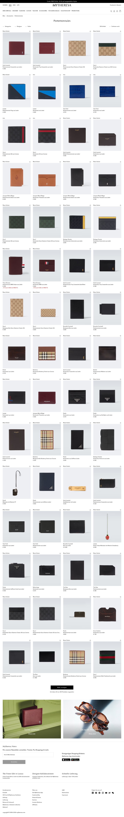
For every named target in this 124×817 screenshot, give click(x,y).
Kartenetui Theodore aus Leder (41, 197)
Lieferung (5, 800)
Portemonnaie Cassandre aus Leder (12, 67)
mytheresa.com (21, 812)
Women (5, 5)
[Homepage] (62, 5)
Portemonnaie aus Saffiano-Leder (42, 502)
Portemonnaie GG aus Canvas (11, 154)
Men (10, 5)
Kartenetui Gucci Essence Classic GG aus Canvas (46, 241)
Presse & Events (36, 797)
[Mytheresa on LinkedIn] (93, 792)
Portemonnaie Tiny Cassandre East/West (74, 284)
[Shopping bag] (120, 11)
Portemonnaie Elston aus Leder (11, 197)
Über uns (34, 790)
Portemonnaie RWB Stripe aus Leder (12, 284)
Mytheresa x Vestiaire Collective (11, 804)
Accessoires (10, 16)
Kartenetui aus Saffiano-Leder (71, 458)
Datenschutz (65, 792)
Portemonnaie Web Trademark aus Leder (104, 676)
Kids (14, 5)
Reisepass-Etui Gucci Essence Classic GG (14, 328)
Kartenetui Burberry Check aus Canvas (43, 371)
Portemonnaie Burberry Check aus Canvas (74, 676)
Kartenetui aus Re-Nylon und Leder (102, 415)
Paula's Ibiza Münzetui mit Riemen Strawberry (105, 545)
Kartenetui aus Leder (38, 110)
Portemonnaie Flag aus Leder (11, 110)
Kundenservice (7, 790)
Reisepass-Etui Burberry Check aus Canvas (44, 458)
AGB (63, 790)
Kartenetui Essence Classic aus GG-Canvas (104, 67)
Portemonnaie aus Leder (69, 110)
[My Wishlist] (117, 11)
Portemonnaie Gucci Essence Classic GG (74, 67)
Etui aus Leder (67, 545)
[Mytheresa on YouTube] (106, 792)
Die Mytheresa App (37, 792)
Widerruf (5, 807)
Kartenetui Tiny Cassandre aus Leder (43, 67)
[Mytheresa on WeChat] (113, 792)
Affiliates (34, 804)
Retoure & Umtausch (8, 802)
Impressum (65, 795)
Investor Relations (37, 802)
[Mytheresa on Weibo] (109, 792)
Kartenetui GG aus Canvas (40, 154)
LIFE (18, 5)
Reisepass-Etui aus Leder (70, 328)
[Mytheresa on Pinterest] (99, 792)
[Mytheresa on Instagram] (103, 792)
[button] (111, 11)
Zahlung (5, 797)
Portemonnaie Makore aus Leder (102, 371)
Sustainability (36, 795)
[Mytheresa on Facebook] (96, 792)
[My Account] (114, 11)
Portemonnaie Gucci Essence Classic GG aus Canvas (47, 632)
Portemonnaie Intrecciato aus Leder (72, 241)
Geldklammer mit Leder (69, 502)
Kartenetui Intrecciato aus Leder (102, 241)
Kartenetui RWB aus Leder (40, 284)
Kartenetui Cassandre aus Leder (72, 371)
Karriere (34, 800)
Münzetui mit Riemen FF (9, 502)
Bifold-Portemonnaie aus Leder (71, 154)
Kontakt (5, 792)
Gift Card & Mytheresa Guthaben (12, 795)
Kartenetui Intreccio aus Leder (101, 458)
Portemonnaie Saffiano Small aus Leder (13, 589)
